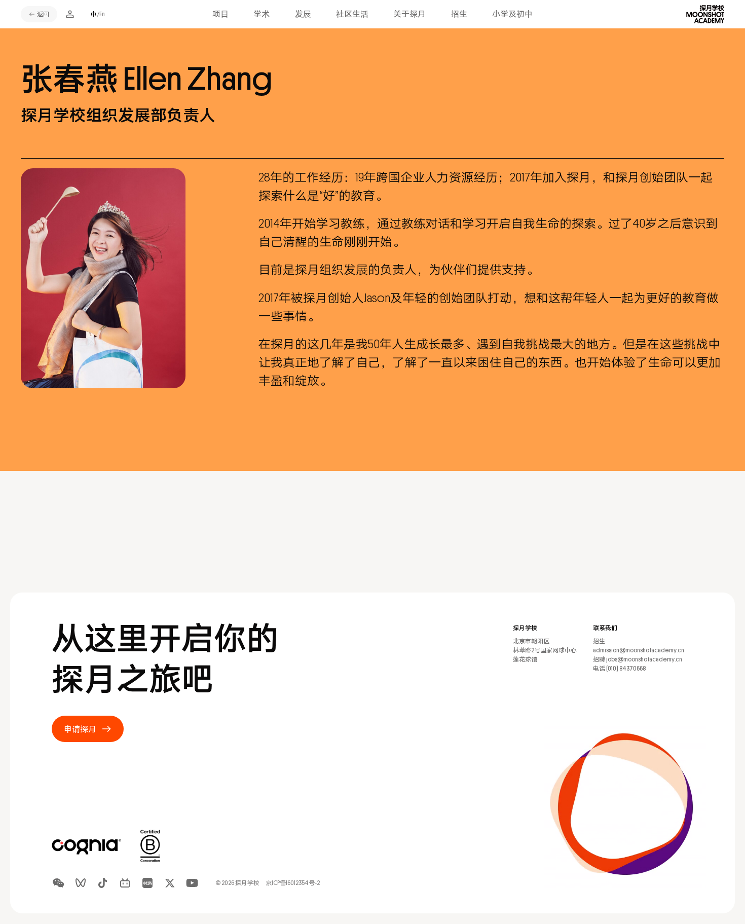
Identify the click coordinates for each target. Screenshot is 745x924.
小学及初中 (512, 14)
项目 (220, 14)
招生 (459, 14)
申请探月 (80, 729)
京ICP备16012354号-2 (293, 883)
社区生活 (352, 14)
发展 (303, 14)
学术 (261, 14)
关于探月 (409, 14)
